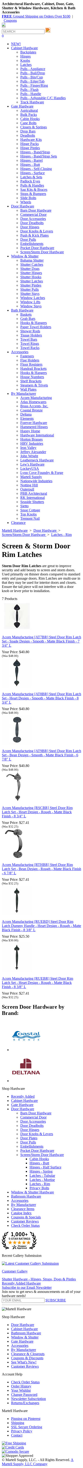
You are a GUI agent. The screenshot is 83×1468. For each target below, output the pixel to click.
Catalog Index (21, 1213)
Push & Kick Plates (34, 235)
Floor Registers (31, 364)
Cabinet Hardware (24, 1101)
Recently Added (23, 1096)
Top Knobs (28, 514)
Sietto (24, 506)
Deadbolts (27, 135)
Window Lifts (30, 302)
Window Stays (31, 306)
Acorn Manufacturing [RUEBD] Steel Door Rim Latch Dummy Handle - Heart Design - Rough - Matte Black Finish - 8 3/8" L (41, 926)
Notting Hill (29, 485)
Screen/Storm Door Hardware (42, 252)
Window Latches (32, 298)
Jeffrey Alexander (33, 452)
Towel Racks (29, 348)
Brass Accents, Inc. (34, 406)
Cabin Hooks (30, 119)
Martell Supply (31, 477)
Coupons (10, 20)
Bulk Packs (28, 115)
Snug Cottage (30, 510)
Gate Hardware (22, 1105)
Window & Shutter (25, 1337)
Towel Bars (28, 339)
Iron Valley (28, 448)
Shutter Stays (29, 294)
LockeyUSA (29, 468)
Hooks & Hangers (33, 323)
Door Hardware (22, 1109)
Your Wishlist (21, 1390)
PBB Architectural (33, 493)
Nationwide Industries (36, 481)
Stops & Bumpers (33, 194)
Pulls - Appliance (32, 69)
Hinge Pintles (30, 148)
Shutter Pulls (29, 289)
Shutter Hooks (30, 277)
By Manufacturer (23, 1205)
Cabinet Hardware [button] (24, 48)
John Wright (29, 456)
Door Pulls (28, 239)
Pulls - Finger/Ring (34, 85)
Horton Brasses (31, 439)
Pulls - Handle (30, 94)
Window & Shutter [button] (25, 256)
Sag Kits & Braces (33, 190)
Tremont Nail (30, 518)
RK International (32, 498)
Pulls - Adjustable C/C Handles (43, 98)
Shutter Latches (31, 281)
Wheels (25, 202)
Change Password (24, 1395)
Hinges (25, 56)
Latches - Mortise (42, 1180)
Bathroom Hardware (26, 1196)
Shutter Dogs (29, 269)
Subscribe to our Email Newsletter (27, 1287)
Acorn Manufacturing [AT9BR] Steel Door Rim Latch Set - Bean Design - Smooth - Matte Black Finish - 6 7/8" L (41, 755)
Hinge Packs (29, 144)
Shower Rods (30, 331)
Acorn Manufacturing (36, 398)
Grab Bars (27, 319)
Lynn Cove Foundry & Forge (41, 473)
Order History (21, 1386)
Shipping (17, 1423)
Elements (27, 418)
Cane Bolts (28, 123)
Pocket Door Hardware (37, 248)
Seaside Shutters (32, 502)
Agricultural (29, 110)
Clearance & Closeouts (27, 1354)
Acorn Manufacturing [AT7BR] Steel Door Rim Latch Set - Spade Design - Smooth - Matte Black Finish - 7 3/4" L (41, 641)
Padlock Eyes (30, 181)
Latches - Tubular (42, 1175)
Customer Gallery (15, 1271)
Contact (16, 1435)
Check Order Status (25, 1225)
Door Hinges (29, 227)
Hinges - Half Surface (45, 1167)
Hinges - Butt (30, 165)
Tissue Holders (31, 335)
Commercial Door (33, 214)
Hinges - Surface (32, 173)
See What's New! (23, 1362)
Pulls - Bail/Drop (32, 73)
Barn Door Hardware (35, 210)
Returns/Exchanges (25, 1403)
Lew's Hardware (32, 464)
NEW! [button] (16, 44)
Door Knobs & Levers (36, 231)
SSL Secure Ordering (26, 1427)
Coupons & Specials (26, 1217)
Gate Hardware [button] (22, 106)
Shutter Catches (31, 264)
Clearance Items (22, 1209)
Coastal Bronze (31, 410)
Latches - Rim (40, 1184)
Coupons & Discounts (27, 1358)
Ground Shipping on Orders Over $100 (36, 16)
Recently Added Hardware (21, 1283)
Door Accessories (33, 219)
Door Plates (28, 1138)
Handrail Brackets (33, 369)
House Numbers (32, 377)
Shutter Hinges (31, 273)
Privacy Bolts (39, 1188)
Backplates (28, 52)
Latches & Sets (31, 177)
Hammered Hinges (34, 427)
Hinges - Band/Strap (35, 152)
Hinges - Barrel (31, 160)
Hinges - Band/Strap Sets (38, 156)
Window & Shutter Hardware (32, 1192)
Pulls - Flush (29, 90)
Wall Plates (28, 389)
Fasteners (27, 356)
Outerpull (27, 489)
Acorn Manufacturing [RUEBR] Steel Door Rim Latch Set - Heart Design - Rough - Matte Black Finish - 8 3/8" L (37, 983)
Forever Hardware (33, 423)
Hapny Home (30, 431)
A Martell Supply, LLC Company (38, 1462)
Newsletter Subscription (28, 1399)
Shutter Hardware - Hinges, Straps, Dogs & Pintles (39, 1279)
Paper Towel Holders (35, 327)
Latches (26, 65)
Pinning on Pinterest (25, 1419)
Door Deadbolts (32, 223)
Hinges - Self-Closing (36, 169)
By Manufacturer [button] (23, 394)
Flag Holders (29, 360)
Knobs (25, 60)
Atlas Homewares (33, 402)
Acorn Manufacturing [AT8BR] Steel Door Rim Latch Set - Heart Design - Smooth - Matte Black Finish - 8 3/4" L (41, 698)
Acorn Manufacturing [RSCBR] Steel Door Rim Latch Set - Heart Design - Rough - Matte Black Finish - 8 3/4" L (37, 812)
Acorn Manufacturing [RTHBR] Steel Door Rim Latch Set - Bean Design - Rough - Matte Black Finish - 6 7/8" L (41, 869)
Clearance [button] (18, 523)
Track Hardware (32, 102)
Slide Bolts (28, 198)
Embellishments (31, 244)
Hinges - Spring (41, 1171)
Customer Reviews (25, 1221)
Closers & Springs (33, 127)
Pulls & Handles (32, 185)
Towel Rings (29, 344)
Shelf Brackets (31, 381)
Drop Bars (28, 131)
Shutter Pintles (30, 285)
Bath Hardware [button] (22, 310)
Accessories (19, 1200)
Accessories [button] (19, 352)
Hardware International (37, 435)
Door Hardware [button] (22, 206)
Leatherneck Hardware (37, 460)
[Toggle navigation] (4, 27)
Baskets (26, 314)
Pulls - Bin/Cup (31, 77)
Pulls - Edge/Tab (32, 81)
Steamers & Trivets (34, 385)
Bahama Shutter (32, 260)
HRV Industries (31, 443)
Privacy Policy (21, 1431)
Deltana (26, 414)
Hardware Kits (31, 140)
